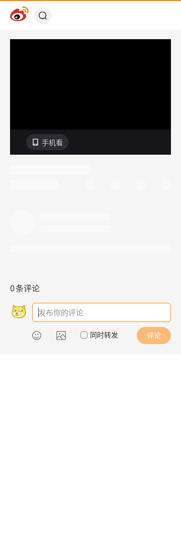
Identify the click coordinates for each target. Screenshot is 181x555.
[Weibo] (19, 15)
